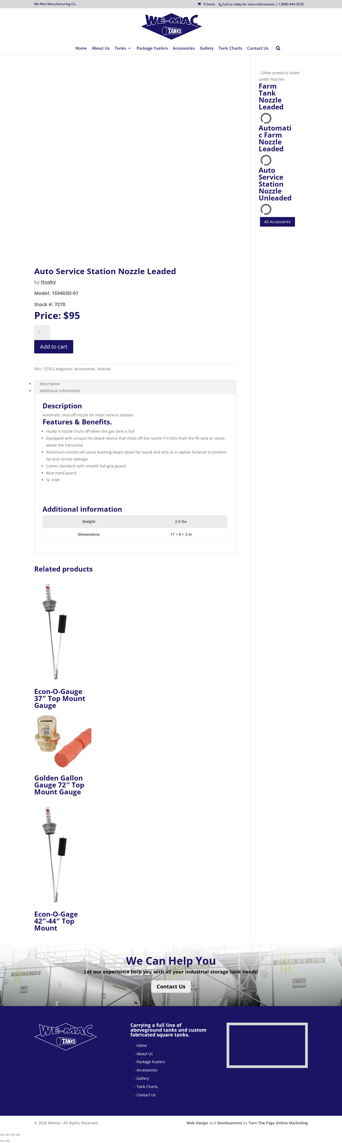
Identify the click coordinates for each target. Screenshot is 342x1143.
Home (81, 48)
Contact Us (257, 48)
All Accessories (277, 221)
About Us (101, 48)
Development (229, 1122)
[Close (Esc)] (18, 1135)
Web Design (197, 1122)
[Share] (13, 1135)
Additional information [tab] (60, 390)
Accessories (184, 48)
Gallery (206, 48)
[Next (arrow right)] (7, 1141)
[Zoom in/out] (2, 1135)
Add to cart (53, 346)
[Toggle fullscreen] (7, 1135)
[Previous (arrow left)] (2, 1141)
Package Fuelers (152, 48)
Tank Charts (230, 48)
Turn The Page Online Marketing (278, 1122)
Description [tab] (50, 383)
